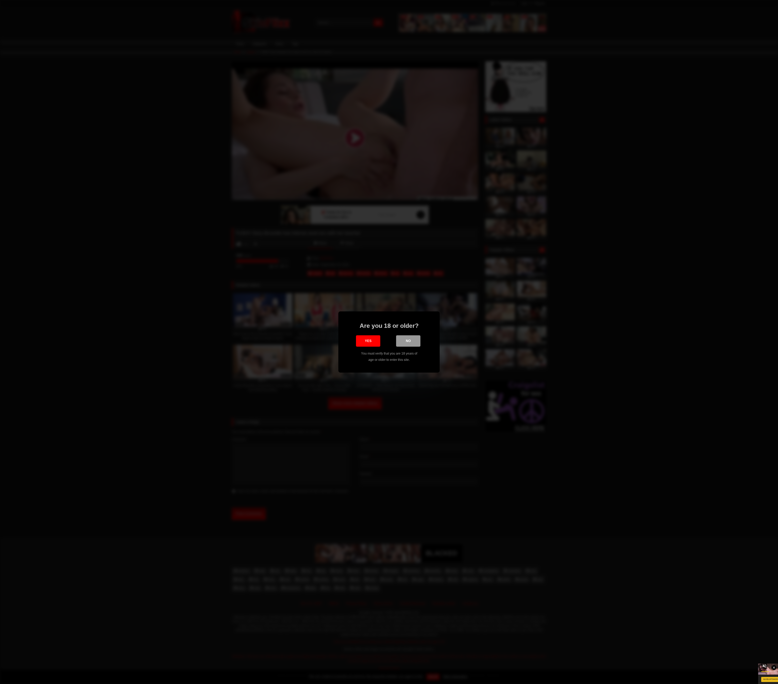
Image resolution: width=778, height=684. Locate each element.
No (408, 341)
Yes (368, 341)
